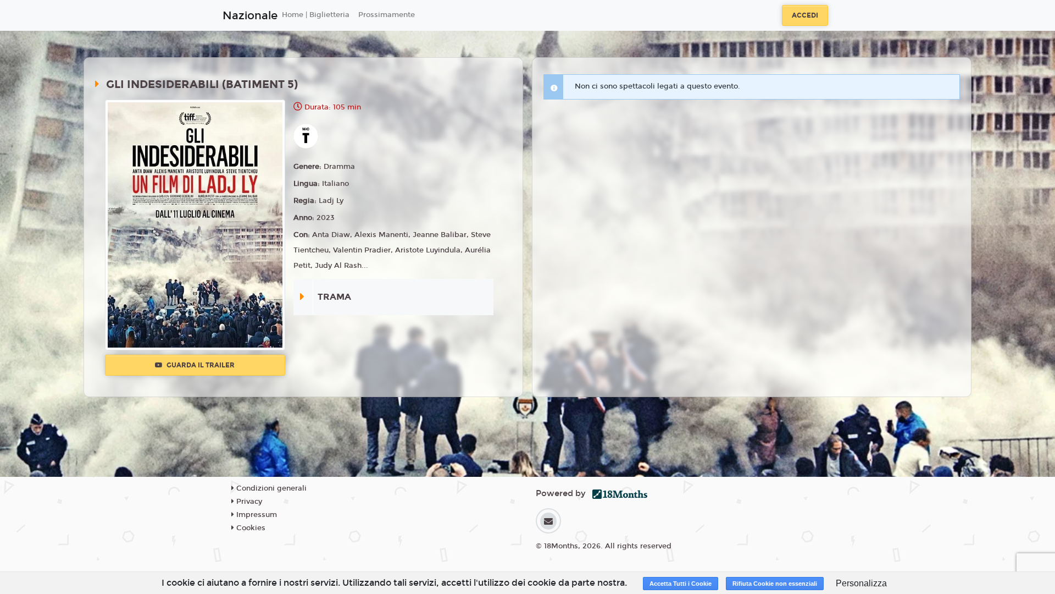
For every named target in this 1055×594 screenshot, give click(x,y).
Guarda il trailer (200, 365)
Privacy (248, 501)
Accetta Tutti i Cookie (680, 583)
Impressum (255, 514)
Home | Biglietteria (315, 14)
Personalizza (861, 583)
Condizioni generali (270, 488)
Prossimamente (386, 14)
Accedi (805, 15)
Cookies (249, 528)
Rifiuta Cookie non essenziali (774, 583)
